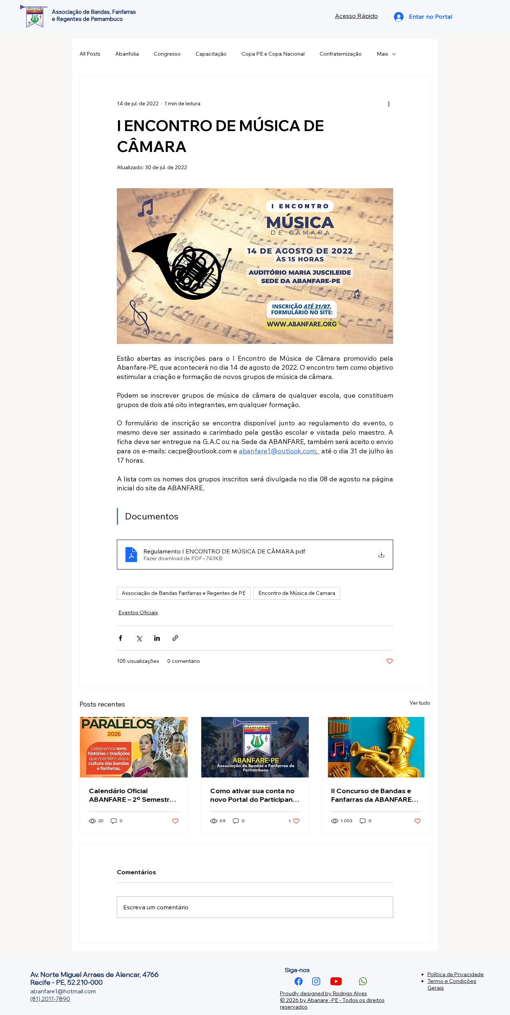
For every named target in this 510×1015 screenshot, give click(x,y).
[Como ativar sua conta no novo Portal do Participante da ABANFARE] (255, 747)
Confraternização (341, 53)
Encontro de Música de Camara (296, 593)
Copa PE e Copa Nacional (273, 53)
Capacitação (211, 53)
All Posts (90, 53)
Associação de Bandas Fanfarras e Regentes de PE (184, 593)
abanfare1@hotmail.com (63, 991)
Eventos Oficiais (138, 612)
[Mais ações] (388, 103)
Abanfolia (127, 53)
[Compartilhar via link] (175, 638)
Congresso (167, 53)
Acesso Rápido (356, 15)
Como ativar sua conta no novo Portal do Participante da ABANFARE (254, 795)
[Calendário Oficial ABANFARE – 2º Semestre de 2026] (134, 747)
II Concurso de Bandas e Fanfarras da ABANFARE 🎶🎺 (371, 795)
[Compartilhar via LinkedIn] (157, 638)
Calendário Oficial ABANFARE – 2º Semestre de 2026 (131, 795)
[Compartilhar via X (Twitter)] (138, 638)
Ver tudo (420, 702)
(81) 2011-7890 (50, 998)
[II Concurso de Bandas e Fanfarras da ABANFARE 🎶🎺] (376, 747)
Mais (382, 53)
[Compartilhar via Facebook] (120, 638)
